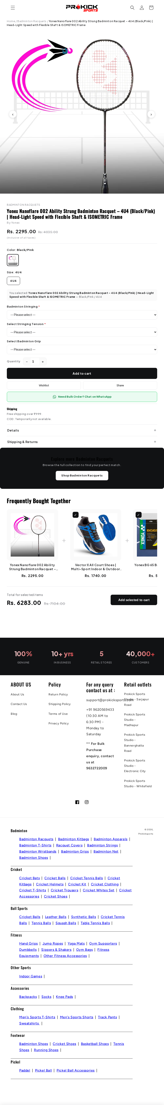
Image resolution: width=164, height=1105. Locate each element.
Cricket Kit (77, 884)
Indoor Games (30, 976)
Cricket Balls (55, 878)
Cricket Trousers (64, 890)
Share (120, 385)
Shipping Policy (59, 704)
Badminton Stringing (23, 306)
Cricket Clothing (105, 884)
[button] (13, 7)
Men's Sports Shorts (76, 1017)
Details (13, 430)
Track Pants (107, 1017)
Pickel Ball (43, 1070)
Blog (14, 714)
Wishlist (44, 385)
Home (11, 21)
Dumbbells (28, 950)
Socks (46, 997)
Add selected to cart (133, 600)
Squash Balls (66, 923)
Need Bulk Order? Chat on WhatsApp (84, 396)
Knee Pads (64, 997)
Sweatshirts (29, 1023)
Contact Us (19, 704)
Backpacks (28, 997)
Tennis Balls (41, 923)
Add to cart (82, 373)
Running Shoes (46, 1050)
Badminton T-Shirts (35, 845)
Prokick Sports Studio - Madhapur (134, 720)
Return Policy (58, 694)
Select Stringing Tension (26, 324)
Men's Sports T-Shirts (37, 1017)
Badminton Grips (75, 851)
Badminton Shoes (33, 858)
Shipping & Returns (22, 442)
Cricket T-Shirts (32, 890)
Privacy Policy (58, 723)
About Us (17, 694)
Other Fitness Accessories (65, 956)
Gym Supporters (103, 943)
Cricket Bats (29, 878)
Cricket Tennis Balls (86, 878)
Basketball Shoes (95, 1044)
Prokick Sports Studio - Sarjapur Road (136, 699)
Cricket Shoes (55, 896)
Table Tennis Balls (95, 923)
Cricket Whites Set (98, 890)
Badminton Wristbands (37, 851)
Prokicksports (145, 833)
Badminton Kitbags (73, 839)
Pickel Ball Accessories (76, 1070)
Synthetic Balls (83, 917)
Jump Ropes (52, 943)
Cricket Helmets (49, 884)
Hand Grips (28, 943)
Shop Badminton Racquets (82, 475)
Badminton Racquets (32, 21)
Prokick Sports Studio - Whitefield (138, 783)
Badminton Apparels (110, 839)
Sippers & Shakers (56, 950)
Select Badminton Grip (24, 341)
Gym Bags (84, 950)
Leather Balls (55, 917)
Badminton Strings (102, 845)
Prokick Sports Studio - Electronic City (135, 766)
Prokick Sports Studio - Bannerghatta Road (134, 743)
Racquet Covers (69, 845)
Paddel (24, 1070)
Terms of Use (58, 714)
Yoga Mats (76, 943)
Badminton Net (106, 851)
